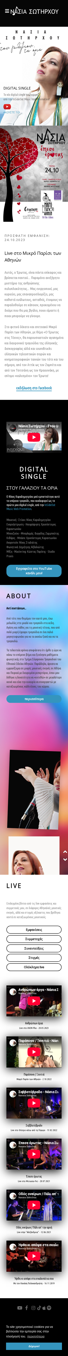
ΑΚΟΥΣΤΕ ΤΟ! (11, 112)
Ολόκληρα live (34, 967)
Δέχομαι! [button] (34, 1346)
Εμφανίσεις (34, 930)
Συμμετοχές (34, 939)
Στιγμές (34, 958)
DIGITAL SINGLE (17, 88)
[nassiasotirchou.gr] (34, 10)
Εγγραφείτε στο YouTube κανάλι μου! (34, 570)
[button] (65, 852)
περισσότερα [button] (35, 1336)
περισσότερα (34, 699)
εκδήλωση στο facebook (34, 388)
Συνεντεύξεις (34, 948)
